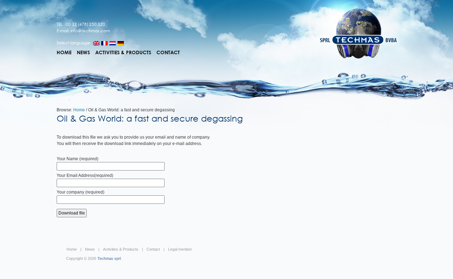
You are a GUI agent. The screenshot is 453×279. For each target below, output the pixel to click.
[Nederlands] (112, 43)
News (83, 52)
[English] (96, 43)
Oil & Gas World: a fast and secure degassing (150, 118)
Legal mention (180, 249)
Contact (168, 52)
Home (64, 52)
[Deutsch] (120, 43)
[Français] (104, 43)
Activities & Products (123, 52)
